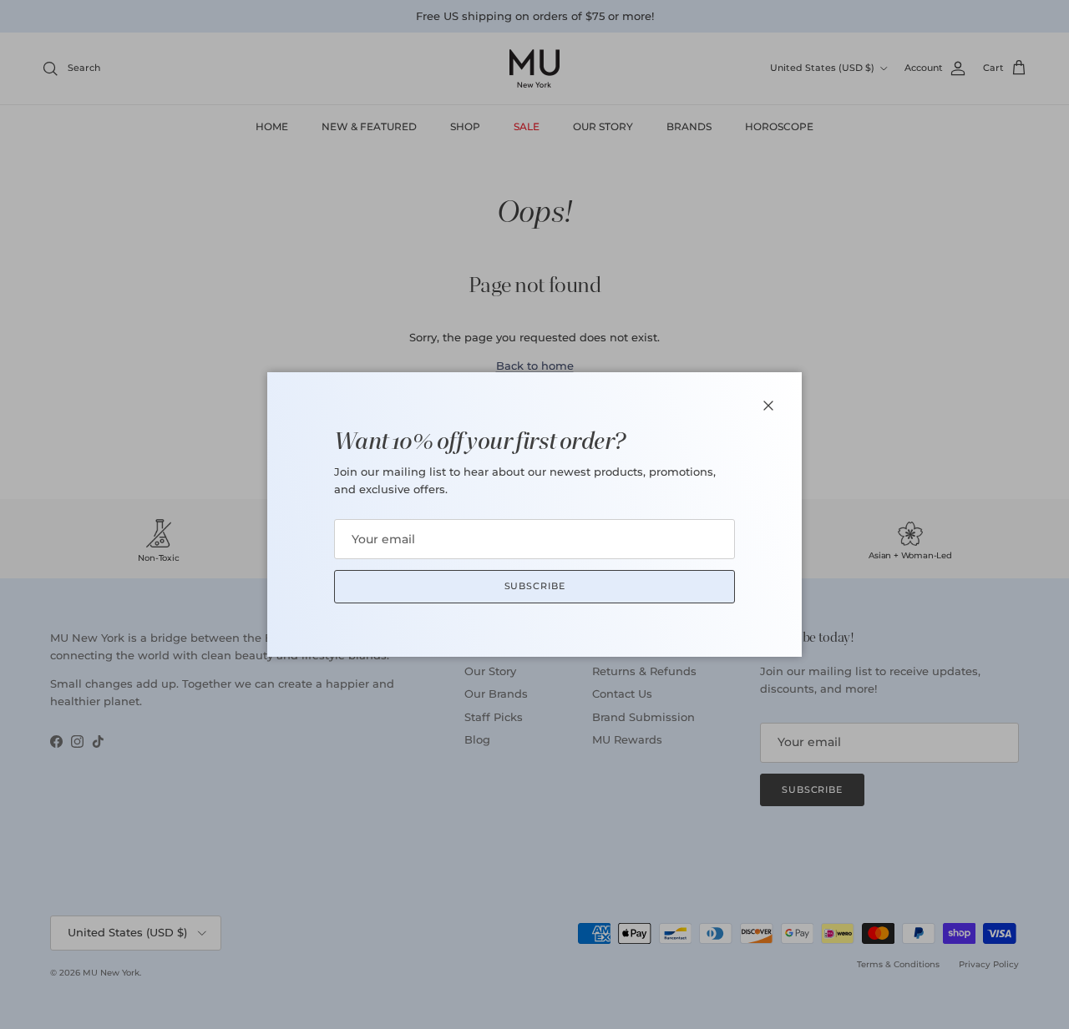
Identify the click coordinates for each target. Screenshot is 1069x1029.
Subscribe (534, 586)
